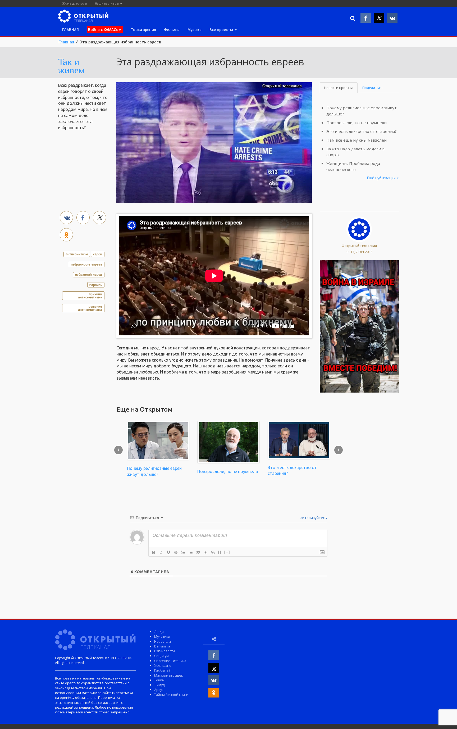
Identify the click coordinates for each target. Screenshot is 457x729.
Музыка (195, 29)
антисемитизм (77, 254)
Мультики (162, 636)
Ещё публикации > (383, 177)
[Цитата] (198, 552)
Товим (159, 680)
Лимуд (159, 684)
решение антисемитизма (90, 308)
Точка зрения (143, 29)
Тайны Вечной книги (171, 694)
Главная (66, 41)
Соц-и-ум (161, 655)
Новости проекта (338, 87)
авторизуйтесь (313, 518)
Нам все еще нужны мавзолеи (356, 140)
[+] (227, 552)
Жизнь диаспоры (74, 3)
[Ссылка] (213, 552)
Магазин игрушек (168, 675)
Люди (159, 631)
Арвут (158, 689)
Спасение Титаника (170, 660)
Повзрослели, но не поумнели (356, 122)
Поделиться (372, 87)
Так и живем (71, 65)
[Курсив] (161, 552)
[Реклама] (359, 325)
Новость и (162, 641)
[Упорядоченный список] (183, 552)
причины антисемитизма (90, 295)
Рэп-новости (164, 651)
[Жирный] (153, 552)
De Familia (162, 646)
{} (220, 552)
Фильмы (172, 29)
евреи (97, 254)
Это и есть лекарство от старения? (361, 131)
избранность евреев (86, 264)
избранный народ (88, 274)
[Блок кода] (205, 552)
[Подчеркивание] (168, 552)
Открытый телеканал (359, 246)
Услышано (162, 665)
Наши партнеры (107, 3)
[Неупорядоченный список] (190, 552)
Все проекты (221, 29)
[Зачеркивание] (176, 552)
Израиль (95, 285)
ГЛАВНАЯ (70, 29)
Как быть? (162, 670)
